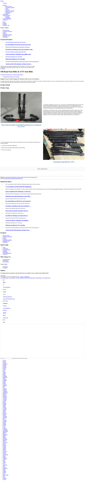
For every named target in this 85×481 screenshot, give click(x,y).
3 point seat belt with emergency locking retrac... (17, 230)
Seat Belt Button (38, 277)
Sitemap (21, 276)
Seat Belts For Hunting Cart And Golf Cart (16, 215)
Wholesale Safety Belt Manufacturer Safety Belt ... (18, 196)
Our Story (7, 16)
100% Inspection (6, 259)
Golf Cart (7, 9)
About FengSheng (6, 249)
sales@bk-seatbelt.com (7, 296)
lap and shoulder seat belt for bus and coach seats (18, 44)
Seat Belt (5, 5)
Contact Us (5, 19)
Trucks (6, 8)
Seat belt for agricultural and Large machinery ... (18, 206)
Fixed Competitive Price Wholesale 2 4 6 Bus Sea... (18, 191)
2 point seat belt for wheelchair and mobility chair (18, 54)
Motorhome (7, 13)
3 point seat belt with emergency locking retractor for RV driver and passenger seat (21, 177)
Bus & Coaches (8, 6)
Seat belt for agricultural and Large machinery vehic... (19, 49)
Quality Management (7, 18)
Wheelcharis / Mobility (9, 10)
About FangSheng (6, 15)
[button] (42, 169)
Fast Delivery (5, 260)
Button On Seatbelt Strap (30, 277)
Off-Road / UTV (8, 12)
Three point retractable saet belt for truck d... (16, 210)
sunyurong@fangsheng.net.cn (9, 298)
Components (5, 14)
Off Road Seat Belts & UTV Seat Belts (15, 59)
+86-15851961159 (6, 287)
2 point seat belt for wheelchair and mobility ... (17, 220)
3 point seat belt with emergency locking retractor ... (18, 64)
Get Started (2, 68)
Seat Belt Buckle (12, 277)
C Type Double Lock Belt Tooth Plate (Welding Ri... (18, 186)
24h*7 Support (6, 261)
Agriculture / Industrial (9, 7)
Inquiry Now (3, 275)
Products (4, 23)
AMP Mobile (26, 276)
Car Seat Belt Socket (46, 277)
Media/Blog (7, 17)
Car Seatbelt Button (4, 277)
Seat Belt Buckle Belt (20, 277)
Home (4, 21)
